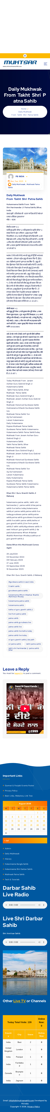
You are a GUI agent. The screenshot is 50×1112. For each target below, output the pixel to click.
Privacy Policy (11, 790)
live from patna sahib (17, 614)
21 (31, 825)
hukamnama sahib (16, 605)
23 (44, 825)
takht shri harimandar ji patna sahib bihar (24, 649)
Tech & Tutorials (12, 879)
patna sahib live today (18, 635)
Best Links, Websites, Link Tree (19, 796)
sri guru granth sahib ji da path (21, 639)
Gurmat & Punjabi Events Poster (19, 785)
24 (6, 829)
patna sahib (13, 618)
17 (6, 825)
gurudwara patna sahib (18, 590)
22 (38, 825)
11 (12, 821)
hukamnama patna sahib (19, 601)
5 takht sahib (14, 586)
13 (25, 821)
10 (6, 821)
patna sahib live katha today (20, 631)
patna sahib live (15, 627)
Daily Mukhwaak (18, 184)
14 (31, 821)
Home (23, 109)
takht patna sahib (33, 644)
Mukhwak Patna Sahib (15, 874)
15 (38, 821)
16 (44, 821)
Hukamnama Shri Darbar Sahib (18, 869)
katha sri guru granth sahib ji (21, 609)
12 (19, 821)
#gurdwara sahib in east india (21, 582)
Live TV (19, 1001)
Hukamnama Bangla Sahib (16, 864)
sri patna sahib (15, 644)
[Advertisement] (25, 26)
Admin (8, 848)
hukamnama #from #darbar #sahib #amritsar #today (24, 596)
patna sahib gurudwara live (20, 622)
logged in (19, 673)
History (8, 859)
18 (12, 825)
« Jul (6, 840)
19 (19, 825)
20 (25, 825)
